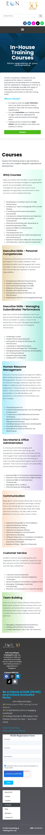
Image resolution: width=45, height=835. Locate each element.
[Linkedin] (17, 676)
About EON (8, 792)
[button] (22, 29)
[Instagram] (33, 23)
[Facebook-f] (25, 23)
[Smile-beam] (14, 681)
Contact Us (9, 817)
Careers (7, 796)
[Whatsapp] (42, 23)
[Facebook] (6, 676)
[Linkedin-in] (29, 23)
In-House (8, 805)
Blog (6, 809)
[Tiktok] (38, 23)
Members (8, 813)
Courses (7, 801)
